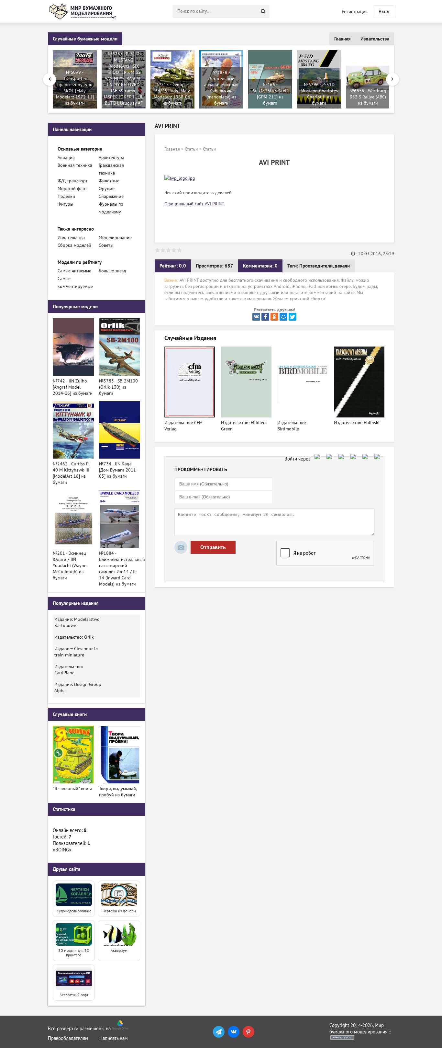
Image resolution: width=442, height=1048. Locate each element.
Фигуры (65, 204)
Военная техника (75, 165)
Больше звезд (112, 271)
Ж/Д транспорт (73, 181)
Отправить (213, 547)
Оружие (107, 188)
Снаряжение (111, 196)
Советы (106, 245)
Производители (316, 266)
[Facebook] (265, 317)
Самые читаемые (74, 271)
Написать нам (113, 1038)
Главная (342, 39)
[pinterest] (248, 1032)
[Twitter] (292, 317)
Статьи (191, 149)
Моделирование (115, 237)
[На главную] (83, 11)
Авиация (66, 157)
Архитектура (111, 157)
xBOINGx (62, 850)
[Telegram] (219, 1032)
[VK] (233, 1032)
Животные (109, 181)
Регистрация (355, 12)
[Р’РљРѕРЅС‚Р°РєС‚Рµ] (256, 317)
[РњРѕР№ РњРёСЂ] (283, 317)
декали (342, 266)
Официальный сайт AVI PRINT (194, 204)
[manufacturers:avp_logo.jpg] (179, 178)
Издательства (374, 39)
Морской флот (72, 188)
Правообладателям (68, 1038)
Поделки (66, 196)
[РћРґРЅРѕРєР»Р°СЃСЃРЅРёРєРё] (274, 317)
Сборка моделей (74, 245)
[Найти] (263, 11)
